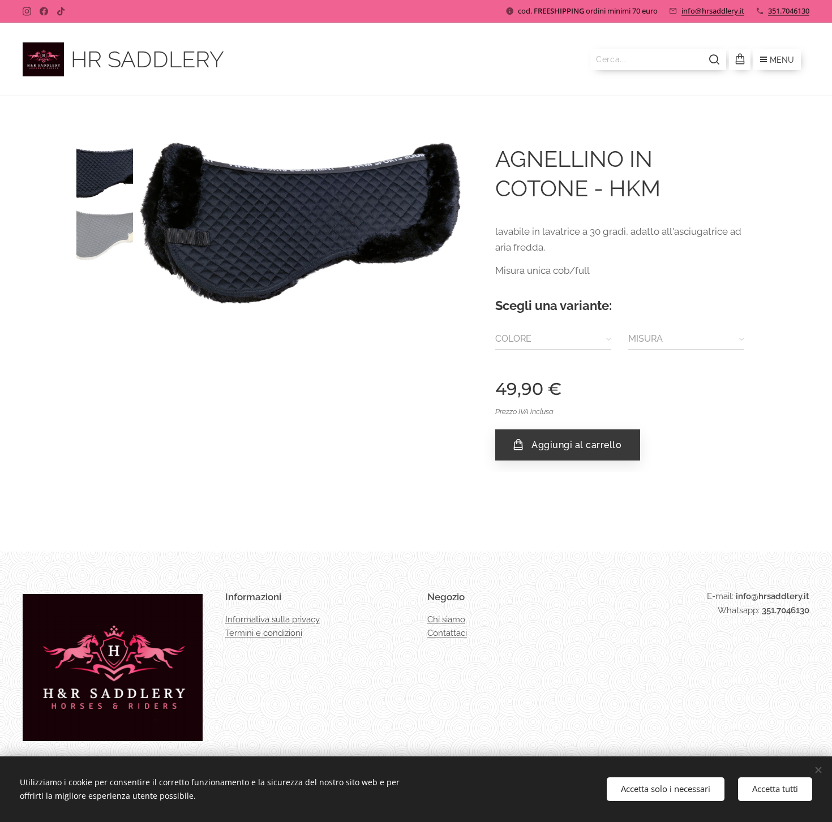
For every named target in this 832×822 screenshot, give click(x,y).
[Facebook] (44, 11)
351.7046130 (788, 11)
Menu (782, 59)
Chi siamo (446, 619)
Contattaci (447, 633)
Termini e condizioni (263, 633)
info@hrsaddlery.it (712, 11)
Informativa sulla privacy (272, 619)
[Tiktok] (61, 11)
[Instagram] (27, 11)
